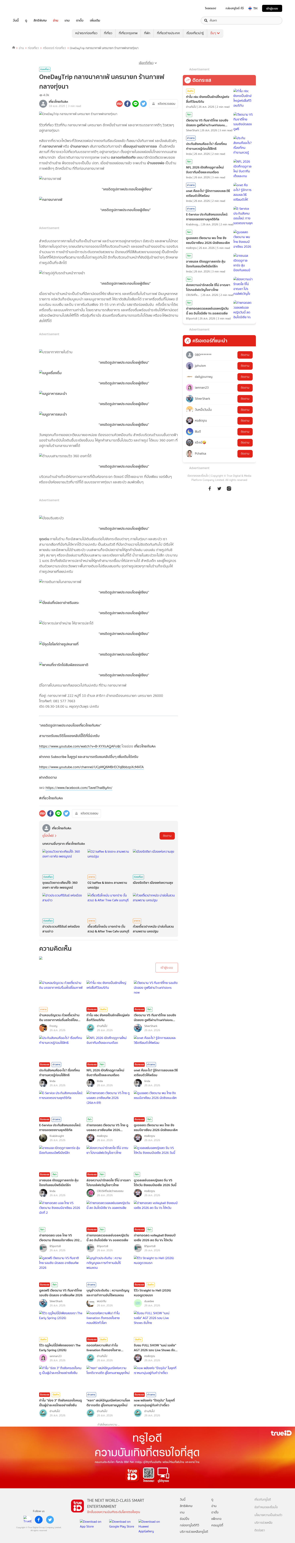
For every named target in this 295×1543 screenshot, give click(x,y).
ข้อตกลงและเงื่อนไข (198, 476)
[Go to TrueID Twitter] (219, 488)
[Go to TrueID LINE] (229, 488)
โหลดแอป (210, 8)
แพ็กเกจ (216, 1518)
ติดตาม (167, 836)
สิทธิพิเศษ (40, 20)
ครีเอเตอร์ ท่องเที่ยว (54, 48)
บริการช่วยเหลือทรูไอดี (194, 1531)
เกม (67, 20)
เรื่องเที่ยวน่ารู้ (195, 33)
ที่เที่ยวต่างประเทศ (168, 33)
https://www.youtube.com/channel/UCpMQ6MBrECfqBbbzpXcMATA (91, 767)
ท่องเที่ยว (33, 48)
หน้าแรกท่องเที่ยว (86, 33)
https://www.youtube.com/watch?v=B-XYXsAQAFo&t (80, 746)
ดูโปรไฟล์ (48, 835)
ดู (26, 20)
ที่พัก (147, 33)
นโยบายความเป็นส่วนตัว (268, 1515)
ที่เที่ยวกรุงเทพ (128, 33)
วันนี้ (16, 20)
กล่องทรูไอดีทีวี (189, 1525)
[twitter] (50, 1520)
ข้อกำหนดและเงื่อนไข (266, 1507)
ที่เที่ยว (108, 33)
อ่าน (55, 20)
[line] (27, 1520)
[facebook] (39, 1520)
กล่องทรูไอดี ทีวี (235, 8)
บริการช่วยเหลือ (263, 1523)
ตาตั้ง (79, 20)
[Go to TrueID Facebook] (209, 488)
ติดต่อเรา (259, 1530)
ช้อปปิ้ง (184, 1518)
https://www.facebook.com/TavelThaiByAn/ (79, 787)
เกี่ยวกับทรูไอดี (262, 1500)
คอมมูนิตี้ (217, 1525)
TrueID (25, 8)
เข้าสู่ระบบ (272, 8)
